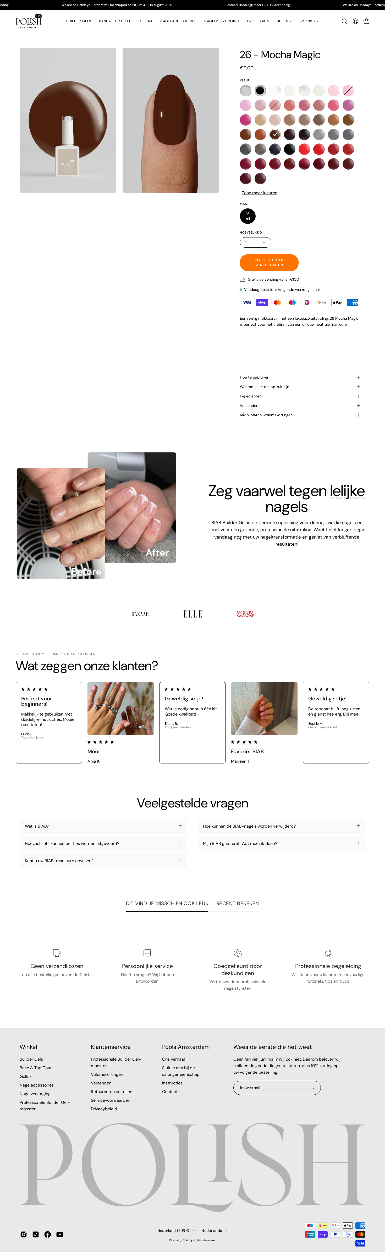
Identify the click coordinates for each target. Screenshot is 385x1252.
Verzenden (249, 405)
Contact (170, 1091)
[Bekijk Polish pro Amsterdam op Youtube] (60, 1234)
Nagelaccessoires (37, 1085)
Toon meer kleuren (259, 193)
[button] (145, 21)
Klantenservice (111, 1047)
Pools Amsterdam (186, 1047)
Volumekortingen (107, 1074)
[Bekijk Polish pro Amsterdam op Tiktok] (36, 1234)
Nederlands (211, 1230)
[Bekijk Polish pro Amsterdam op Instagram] (24, 1234)
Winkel (28, 1047)
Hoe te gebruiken (254, 377)
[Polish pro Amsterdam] (29, 21)
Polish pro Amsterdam (198, 1240)
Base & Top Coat (36, 1068)
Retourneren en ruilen (111, 1091)
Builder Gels (31, 1059)
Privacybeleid (104, 1109)
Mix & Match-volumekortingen (266, 415)
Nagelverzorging (35, 1093)
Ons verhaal (173, 1059)
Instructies (172, 1083)
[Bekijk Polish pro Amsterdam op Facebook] (48, 1234)
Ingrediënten (250, 396)
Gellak (26, 1076)
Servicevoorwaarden (110, 1100)
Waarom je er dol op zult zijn (264, 386)
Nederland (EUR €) (174, 1230)
